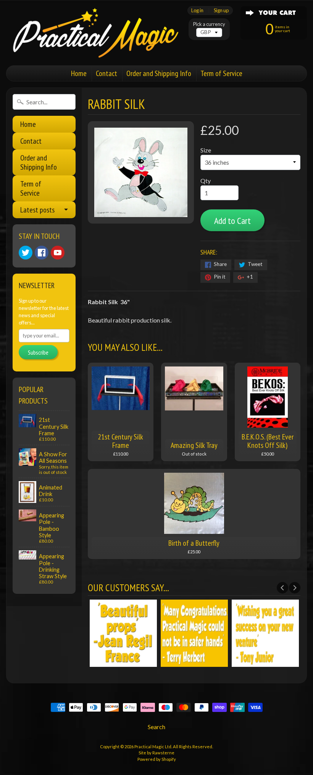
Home (79, 73)
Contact (106, 73)
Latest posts (37, 210)
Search (156, 726)
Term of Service (221, 73)
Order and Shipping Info (158, 73)
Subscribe (38, 352)
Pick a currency (209, 24)
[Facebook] (41, 252)
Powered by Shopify (156, 759)
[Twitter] (25, 252)
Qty (205, 180)
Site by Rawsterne (156, 752)
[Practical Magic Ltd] (93, 32)
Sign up (221, 10)
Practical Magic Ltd (152, 746)
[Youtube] (58, 252)
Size (205, 150)
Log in (197, 10)
